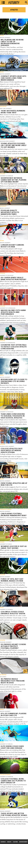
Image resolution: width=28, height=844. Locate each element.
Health (9, 842)
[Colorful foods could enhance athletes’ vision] (14, 599)
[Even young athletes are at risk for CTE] (14, 470)
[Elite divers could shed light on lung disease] (14, 733)
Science (3, 842)
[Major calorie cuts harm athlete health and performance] (14, 297)
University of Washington (7, 342)
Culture (15, 842)
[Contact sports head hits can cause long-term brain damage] (14, 63)
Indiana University (5, 811)
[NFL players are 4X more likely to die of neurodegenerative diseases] (14, 27)
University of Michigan (6, 275)
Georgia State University (7, 446)
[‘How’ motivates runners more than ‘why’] (14, 98)
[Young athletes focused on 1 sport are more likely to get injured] (14, 130)
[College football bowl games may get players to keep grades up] (14, 766)
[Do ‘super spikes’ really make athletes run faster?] (14, 264)
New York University (6, 108)
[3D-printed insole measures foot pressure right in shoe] (14, 666)
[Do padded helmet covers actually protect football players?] (14, 631)
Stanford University (6, 642)
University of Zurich (6, 544)
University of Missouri (6, 176)
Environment (23, 842)
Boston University (5, 37)
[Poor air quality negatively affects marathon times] (14, 197)
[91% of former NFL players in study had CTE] (14, 700)
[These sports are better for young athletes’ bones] (14, 800)
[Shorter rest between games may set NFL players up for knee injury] (14, 165)
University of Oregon (6, 744)
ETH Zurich (3, 676)
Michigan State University (7, 141)
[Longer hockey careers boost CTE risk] (14, 232)
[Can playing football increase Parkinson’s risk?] (14, 501)
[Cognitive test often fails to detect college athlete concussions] (14, 332)
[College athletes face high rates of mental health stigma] (14, 435)
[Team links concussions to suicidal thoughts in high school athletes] (14, 401)
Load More (14, 827)
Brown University (5, 208)
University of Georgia (6, 609)
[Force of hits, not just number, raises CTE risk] (14, 566)
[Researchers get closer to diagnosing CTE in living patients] (14, 366)
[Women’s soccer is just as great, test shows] (14, 533)
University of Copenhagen (7, 308)
